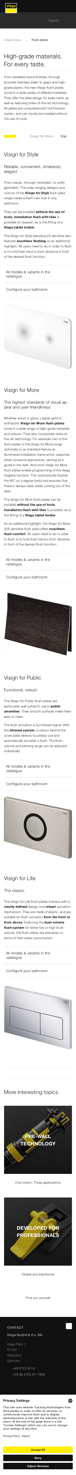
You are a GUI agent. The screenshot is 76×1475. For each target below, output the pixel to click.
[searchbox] (34, 20)
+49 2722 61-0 (23, 1368)
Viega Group (12, 40)
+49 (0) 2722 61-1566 (28, 1374)
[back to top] (69, 1326)
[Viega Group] (11, 6)
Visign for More (41, 136)
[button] (38, 274)
